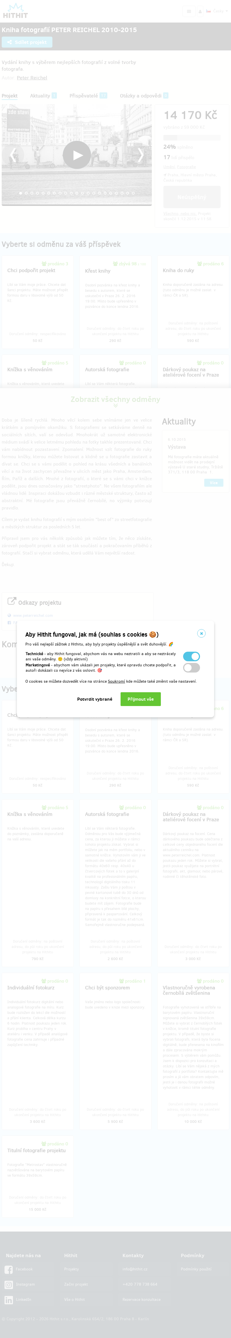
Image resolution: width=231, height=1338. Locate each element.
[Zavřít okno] (201, 633)
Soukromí (116, 681)
